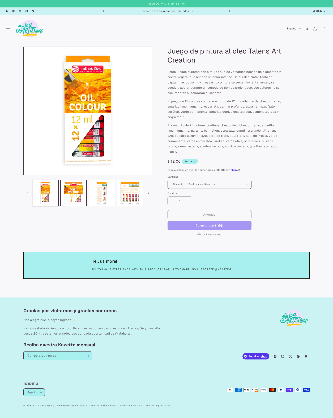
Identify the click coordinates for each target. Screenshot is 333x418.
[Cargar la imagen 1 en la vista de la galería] (45, 193)
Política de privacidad (158, 405)
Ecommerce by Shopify (74, 405)
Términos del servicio (130, 405)
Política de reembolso (103, 405)
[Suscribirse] (88, 355)
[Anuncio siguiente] (229, 11)
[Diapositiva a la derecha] (148, 193)
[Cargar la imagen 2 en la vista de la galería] (73, 193)
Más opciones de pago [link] (209, 234)
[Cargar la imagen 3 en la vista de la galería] (102, 193)
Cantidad (173, 176)
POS (53, 405)
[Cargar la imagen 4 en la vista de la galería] (130, 193)
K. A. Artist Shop (41, 405)
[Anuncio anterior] (103, 11)
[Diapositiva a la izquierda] (27, 193)
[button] (8, 28)
